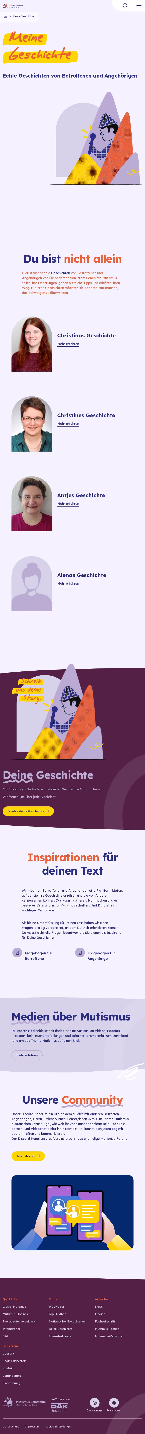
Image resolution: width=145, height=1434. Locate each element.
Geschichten (60, 273)
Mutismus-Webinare (108, 1336)
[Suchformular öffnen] (125, 6)
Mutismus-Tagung (107, 1329)
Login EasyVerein (14, 1361)
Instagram (94, 1410)
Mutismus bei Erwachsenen (67, 1321)
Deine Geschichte (60, 1329)
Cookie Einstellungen (58, 1426)
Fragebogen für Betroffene (38, 956)
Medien (100, 1314)
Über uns (8, 1353)
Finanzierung (12, 1383)
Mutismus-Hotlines (15, 1314)
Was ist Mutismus (14, 1306)
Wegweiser (56, 1306)
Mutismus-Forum (113, 1139)
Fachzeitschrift (105, 1321)
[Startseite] (5, 17)
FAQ (5, 1336)
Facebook (113, 1410)
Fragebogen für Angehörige (101, 956)
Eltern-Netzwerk (60, 1336)
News (99, 1306)
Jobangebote (12, 1375)
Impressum (32, 1426)
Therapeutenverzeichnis (19, 1321)
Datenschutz (11, 1426)
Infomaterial (11, 1329)
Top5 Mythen (57, 1314)
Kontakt (8, 1368)
